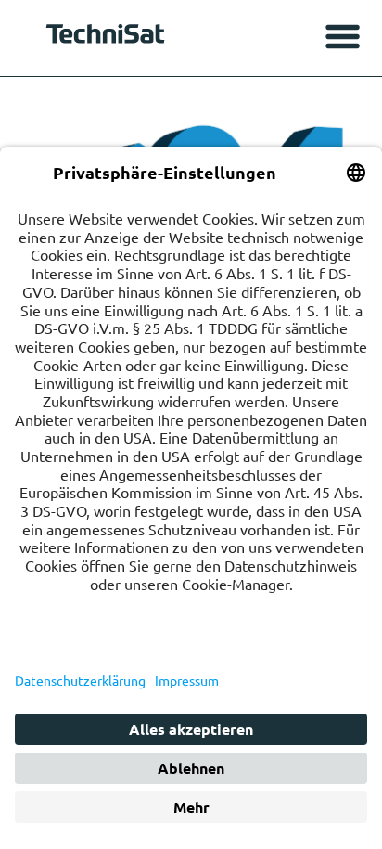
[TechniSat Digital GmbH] (108, 38)
